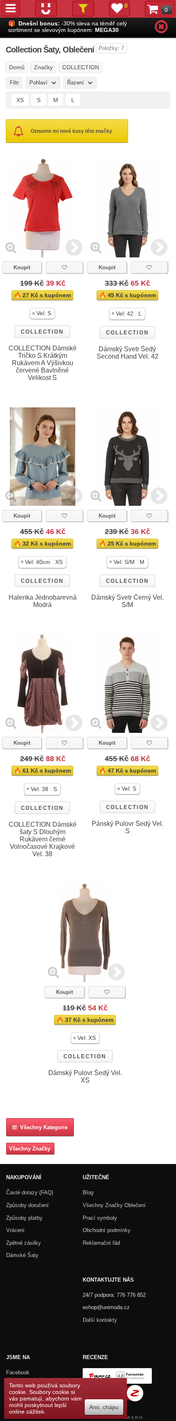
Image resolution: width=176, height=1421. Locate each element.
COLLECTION (42, 332)
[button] (42, 313)
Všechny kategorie (42, 1127)
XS (20, 100)
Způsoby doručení (27, 1205)
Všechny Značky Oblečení (114, 1205)
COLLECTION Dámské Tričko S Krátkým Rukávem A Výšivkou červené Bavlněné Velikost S (43, 363)
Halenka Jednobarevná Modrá (43, 601)
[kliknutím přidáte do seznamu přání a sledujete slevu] (64, 267)
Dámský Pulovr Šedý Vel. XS (85, 1076)
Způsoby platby (24, 1218)
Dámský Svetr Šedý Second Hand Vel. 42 (127, 353)
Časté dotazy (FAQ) (29, 1192)
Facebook (17, 1372)
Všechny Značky (29, 1149)
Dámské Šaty (22, 1255)
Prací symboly (100, 1218)
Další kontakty (100, 1320)
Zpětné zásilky (23, 1243)
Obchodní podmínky (107, 1230)
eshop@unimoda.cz (106, 1307)
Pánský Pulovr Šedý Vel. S (127, 827)
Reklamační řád (101, 1243)
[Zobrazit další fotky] (74, 247)
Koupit (22, 267)
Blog (88, 1192)
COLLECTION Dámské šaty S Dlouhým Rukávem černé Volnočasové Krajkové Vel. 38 (43, 839)
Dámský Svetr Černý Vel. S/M (127, 601)
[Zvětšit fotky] (11, 247)
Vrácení (15, 1230)
